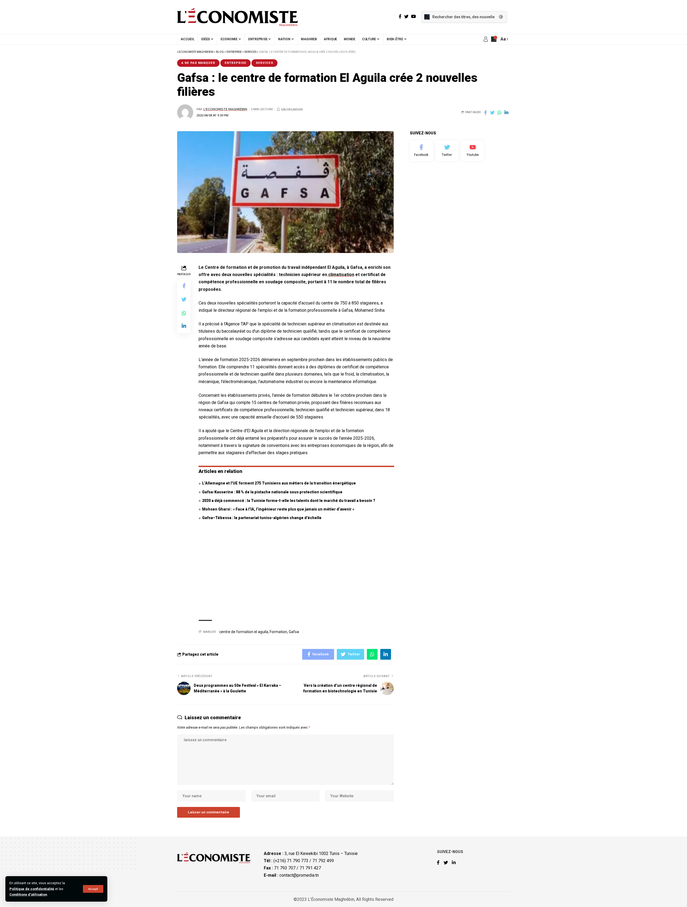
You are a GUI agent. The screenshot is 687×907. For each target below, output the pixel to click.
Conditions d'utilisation (28, 895)
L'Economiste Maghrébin (225, 109)
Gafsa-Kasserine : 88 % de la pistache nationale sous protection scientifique (272, 492)
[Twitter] (447, 151)
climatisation (340, 274)
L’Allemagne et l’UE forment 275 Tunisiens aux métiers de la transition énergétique (279, 483)
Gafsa (294, 632)
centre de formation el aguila (243, 632)
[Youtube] (472, 151)
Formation (278, 632)
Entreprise (235, 63)
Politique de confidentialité (31, 889)
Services (264, 63)
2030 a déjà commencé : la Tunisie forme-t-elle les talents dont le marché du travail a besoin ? (288, 500)
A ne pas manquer (198, 63)
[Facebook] (421, 151)
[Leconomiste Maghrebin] (237, 17)
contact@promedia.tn (299, 875)
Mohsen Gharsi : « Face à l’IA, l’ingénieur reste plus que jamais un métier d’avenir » (278, 509)
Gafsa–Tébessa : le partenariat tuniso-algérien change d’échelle (261, 518)
